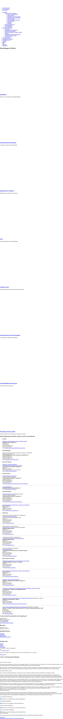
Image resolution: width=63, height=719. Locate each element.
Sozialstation (3, 94)
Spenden (1, 645)
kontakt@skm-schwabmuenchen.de (12, 459)
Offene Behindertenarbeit (7, 549)
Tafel (1, 239)
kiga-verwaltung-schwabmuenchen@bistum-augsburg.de (16, 603)
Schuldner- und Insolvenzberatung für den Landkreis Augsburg (14, 441)
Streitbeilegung (3, 635)
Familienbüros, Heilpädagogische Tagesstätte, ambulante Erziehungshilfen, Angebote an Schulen (21, 588)
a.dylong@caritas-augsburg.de (11, 471)
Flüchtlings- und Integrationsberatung (9, 464)
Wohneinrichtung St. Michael (8, 527)
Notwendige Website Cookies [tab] (6, 670)
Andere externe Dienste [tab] (4, 690)
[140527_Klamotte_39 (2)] (31, 381)
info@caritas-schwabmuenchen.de (6, 622)
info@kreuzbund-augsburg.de (10, 489)
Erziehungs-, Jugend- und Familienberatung (10, 579)
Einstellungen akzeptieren (5, 718)
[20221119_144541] (31, 429)
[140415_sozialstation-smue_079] (31, 92)
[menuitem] (32, 19)
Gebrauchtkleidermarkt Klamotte (8, 383)
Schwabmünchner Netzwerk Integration (10, 335)
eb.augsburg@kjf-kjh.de (9, 585)
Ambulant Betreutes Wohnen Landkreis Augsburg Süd (13, 538)
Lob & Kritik (2, 647)
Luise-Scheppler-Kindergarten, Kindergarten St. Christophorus (14, 607)
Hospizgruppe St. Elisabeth (7, 190)
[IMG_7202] (31, 236)
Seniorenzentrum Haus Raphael (8, 142)
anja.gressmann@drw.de (9, 545)
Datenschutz (2, 634)
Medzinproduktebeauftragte (5, 636)
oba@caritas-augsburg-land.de (11, 556)
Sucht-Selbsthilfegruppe (7, 486)
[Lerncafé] (31, 332)
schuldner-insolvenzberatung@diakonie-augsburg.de (15, 447)
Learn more (3, 654)
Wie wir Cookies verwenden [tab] (5, 662)
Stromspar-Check (4, 287)
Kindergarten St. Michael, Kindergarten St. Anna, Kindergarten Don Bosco (17, 598)
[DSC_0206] (31, 284)
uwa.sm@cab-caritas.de (9, 523)
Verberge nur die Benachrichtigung (17, 718)
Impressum (2, 633)
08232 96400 (5, 620)
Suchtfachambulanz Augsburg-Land (9, 475)
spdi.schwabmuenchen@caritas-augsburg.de (13, 501)
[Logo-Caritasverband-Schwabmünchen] (9, 5)
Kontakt (1, 643)
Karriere (1, 644)
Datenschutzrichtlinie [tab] (4, 713)
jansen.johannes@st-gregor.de (10, 595)
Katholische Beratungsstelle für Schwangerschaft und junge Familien (15, 560)
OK (0, 654)
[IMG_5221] (31, 188)
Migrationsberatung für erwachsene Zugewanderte (12, 465)
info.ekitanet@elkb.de (9, 613)
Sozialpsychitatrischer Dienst (8, 493)
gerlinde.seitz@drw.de (9, 534)
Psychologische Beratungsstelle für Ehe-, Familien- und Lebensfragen (16, 504)
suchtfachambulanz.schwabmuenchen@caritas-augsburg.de (16, 483)
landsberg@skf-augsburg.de (10, 567)
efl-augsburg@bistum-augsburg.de (11, 510)
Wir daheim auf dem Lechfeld (7, 431)
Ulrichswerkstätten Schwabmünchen (9, 516)
